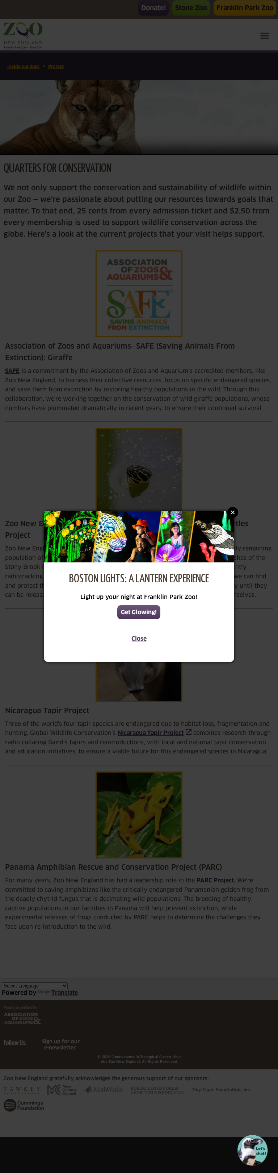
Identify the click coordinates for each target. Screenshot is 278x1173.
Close (139, 638)
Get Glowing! (139, 612)
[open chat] (253, 1150)
